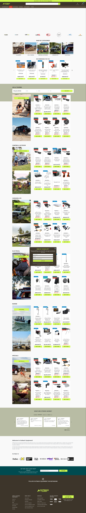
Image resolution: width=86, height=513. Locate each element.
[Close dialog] (55, 248)
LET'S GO (43, 260)
